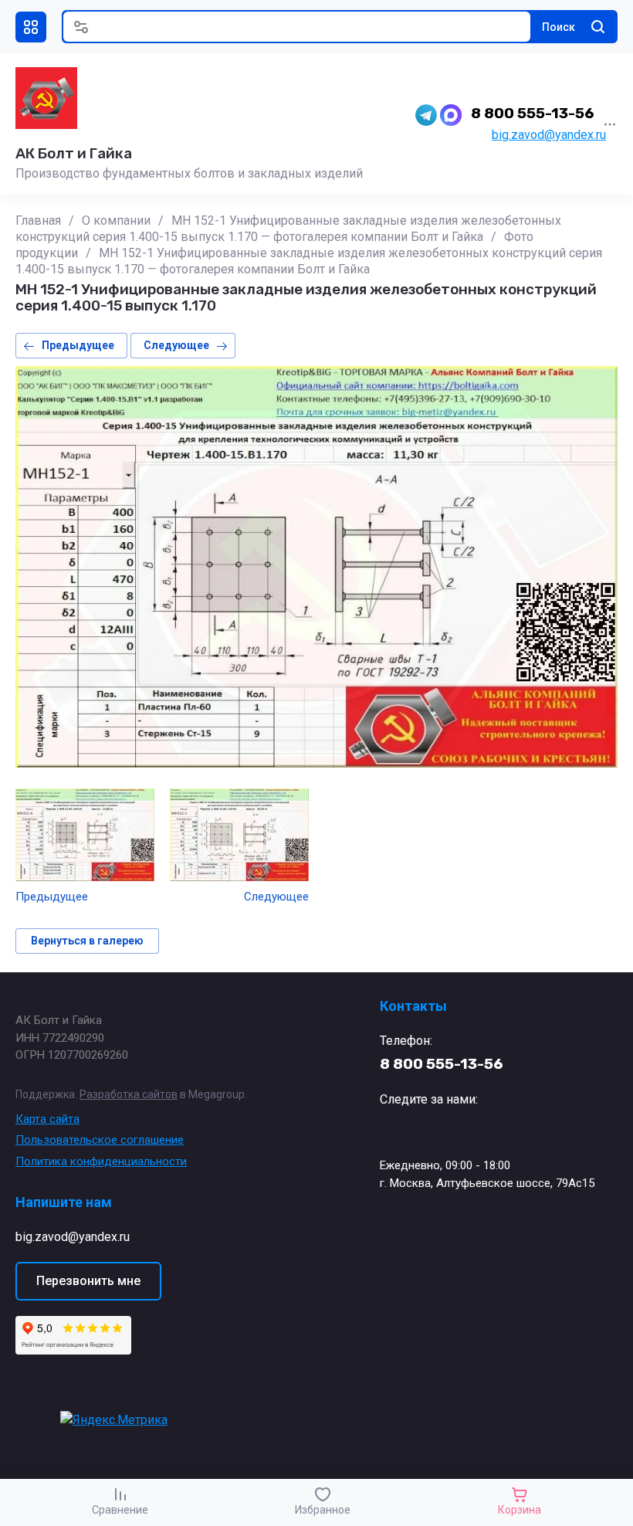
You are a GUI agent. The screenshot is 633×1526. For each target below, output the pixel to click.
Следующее (176, 345)
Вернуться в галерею (87, 940)
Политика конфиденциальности (101, 1161)
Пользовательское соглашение (99, 1140)
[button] (30, 27)
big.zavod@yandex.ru (549, 134)
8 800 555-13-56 (532, 113)
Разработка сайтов (129, 1094)
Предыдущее (78, 345)
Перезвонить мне (88, 1280)
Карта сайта (47, 1119)
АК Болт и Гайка (73, 153)
